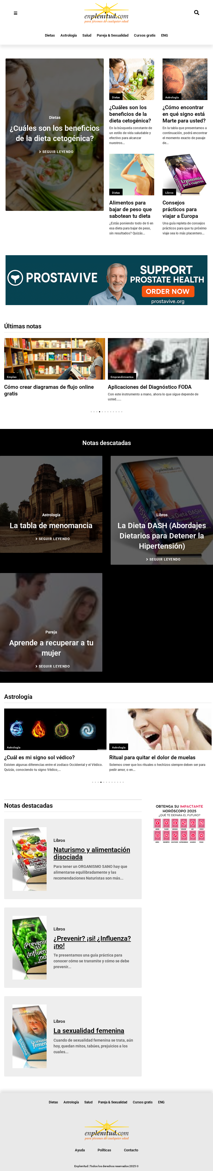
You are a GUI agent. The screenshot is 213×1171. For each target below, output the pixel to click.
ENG (164, 35)
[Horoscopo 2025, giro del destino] (179, 842)
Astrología (68, 35)
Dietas (50, 35)
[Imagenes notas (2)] (106, 303)
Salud (86, 35)
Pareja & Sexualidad (112, 35)
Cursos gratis (145, 35)
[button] (91, 411)
